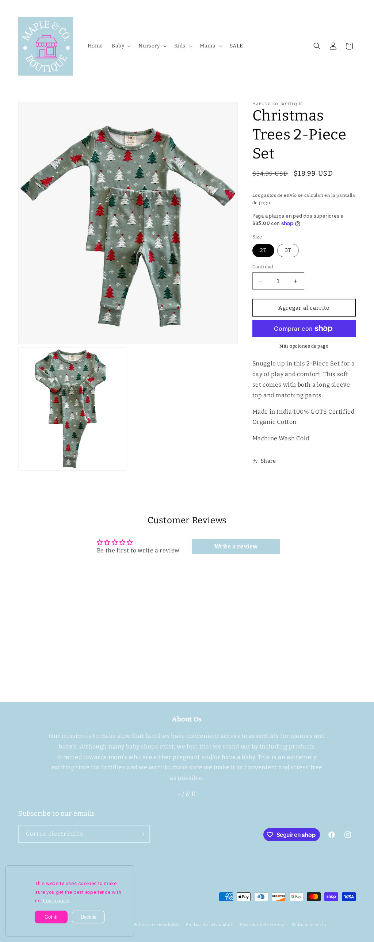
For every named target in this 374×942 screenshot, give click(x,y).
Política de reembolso (156, 924)
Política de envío (308, 924)
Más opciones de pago (303, 346)
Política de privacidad (209, 924)
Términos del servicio (261, 924)
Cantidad (263, 266)
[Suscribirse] (244, 661)
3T (288, 250)
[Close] (128, 871)
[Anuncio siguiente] (353, 7)
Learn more (56, 900)
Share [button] (268, 461)
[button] (120, 46)
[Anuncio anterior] (21, 7)
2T (263, 250)
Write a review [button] (236, 546)
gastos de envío (279, 195)
